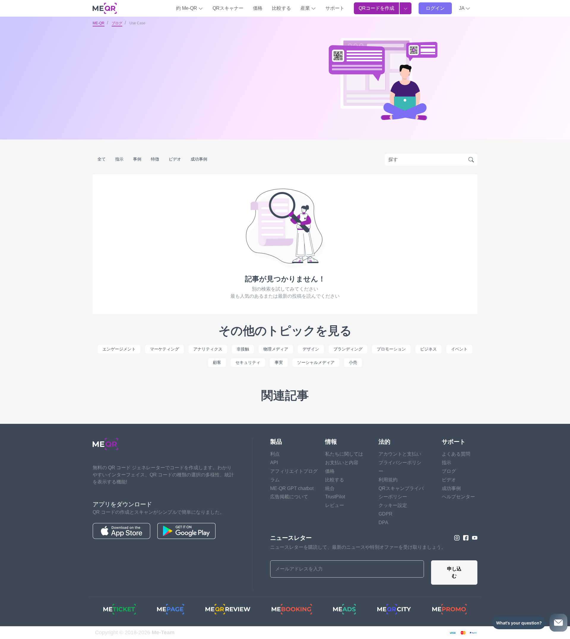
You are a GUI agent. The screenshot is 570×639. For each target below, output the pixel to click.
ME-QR (98, 23)
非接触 (243, 349)
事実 (279, 362)
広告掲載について (289, 496)
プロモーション (391, 349)
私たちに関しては (344, 453)
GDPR (385, 513)
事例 (137, 159)
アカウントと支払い (400, 453)
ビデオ (175, 159)
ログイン (435, 8)
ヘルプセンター (458, 496)
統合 (330, 488)
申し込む (454, 572)
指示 (119, 159)
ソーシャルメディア (316, 362)
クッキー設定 (393, 505)
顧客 (217, 362)
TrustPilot (335, 496)
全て (101, 159)
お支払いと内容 (341, 462)
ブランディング (347, 349)
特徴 (155, 159)
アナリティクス (207, 349)
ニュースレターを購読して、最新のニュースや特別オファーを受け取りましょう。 (358, 547)
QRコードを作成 (376, 8)
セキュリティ (247, 362)
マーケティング (164, 349)
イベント (459, 349)
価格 (257, 8)
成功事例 (199, 159)
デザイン (311, 349)
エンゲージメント (119, 349)
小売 (353, 362)
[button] (465, 8)
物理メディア (275, 349)
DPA (383, 522)
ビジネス (428, 349)
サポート (334, 8)
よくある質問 (456, 453)
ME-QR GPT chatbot (292, 488)
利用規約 (388, 479)
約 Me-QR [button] (187, 8)
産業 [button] (305, 8)
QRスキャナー (228, 8)
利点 (275, 453)
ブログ (117, 23)
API (274, 462)
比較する (281, 8)
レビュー (334, 505)
